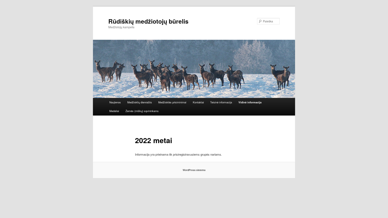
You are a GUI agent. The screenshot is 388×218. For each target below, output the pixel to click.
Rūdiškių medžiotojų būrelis (148, 21)
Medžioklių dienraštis (139, 102)
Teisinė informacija (221, 102)
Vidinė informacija (249, 102)
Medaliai (114, 111)
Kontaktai (198, 102)
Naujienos (115, 102)
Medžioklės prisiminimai (172, 102)
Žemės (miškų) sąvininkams (142, 111)
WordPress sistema (194, 170)
